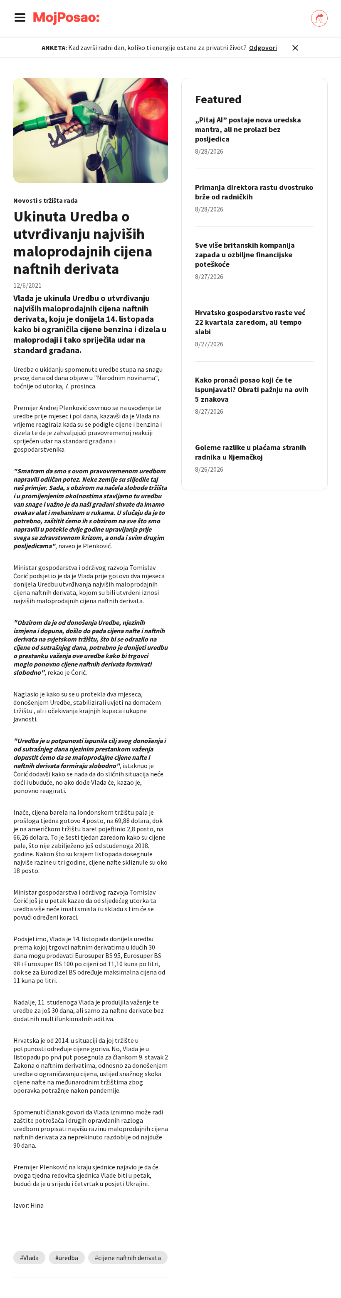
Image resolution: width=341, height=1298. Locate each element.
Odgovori (263, 47)
